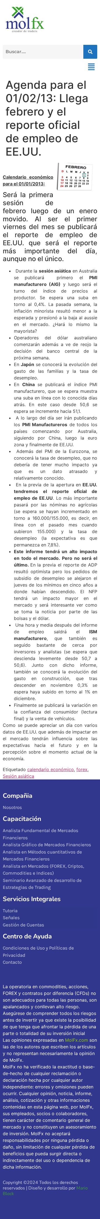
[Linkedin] (44, 1204)
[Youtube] (32, 1204)
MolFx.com (76, 1040)
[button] (91, 66)
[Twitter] (20, 1204)
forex (82, 769)
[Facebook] (8, 1204)
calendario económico (50, 769)
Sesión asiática (18, 776)
